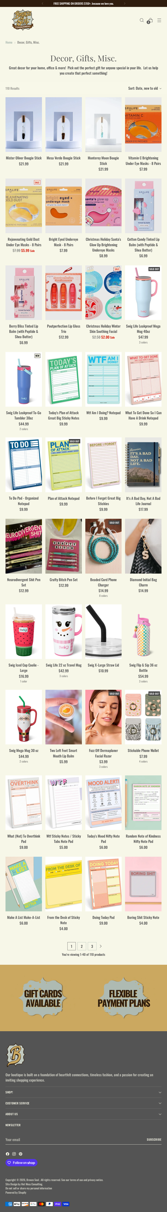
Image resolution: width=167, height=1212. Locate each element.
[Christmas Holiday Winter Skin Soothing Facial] (103, 292)
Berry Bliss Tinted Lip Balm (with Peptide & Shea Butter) (23, 331)
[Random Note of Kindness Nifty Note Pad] (143, 802)
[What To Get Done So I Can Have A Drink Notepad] (143, 379)
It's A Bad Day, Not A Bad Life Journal (143, 501)
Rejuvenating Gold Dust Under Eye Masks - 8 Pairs (23, 241)
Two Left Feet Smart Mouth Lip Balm (63, 753)
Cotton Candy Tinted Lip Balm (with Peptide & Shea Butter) (143, 244)
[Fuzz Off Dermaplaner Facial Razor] (103, 717)
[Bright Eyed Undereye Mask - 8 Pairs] (63, 206)
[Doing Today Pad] (103, 884)
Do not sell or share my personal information (28, 1188)
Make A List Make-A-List (23, 917)
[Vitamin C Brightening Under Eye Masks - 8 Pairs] (143, 124)
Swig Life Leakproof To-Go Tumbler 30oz (23, 415)
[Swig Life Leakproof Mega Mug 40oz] (143, 292)
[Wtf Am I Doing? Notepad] (103, 379)
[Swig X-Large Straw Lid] (103, 631)
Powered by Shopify (15, 1192)
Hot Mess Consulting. (32, 1184)
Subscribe (154, 1139)
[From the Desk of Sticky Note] (63, 884)
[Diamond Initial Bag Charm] (143, 546)
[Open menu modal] (159, 20)
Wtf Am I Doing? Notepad (103, 412)
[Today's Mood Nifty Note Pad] (103, 802)
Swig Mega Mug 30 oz (23, 750)
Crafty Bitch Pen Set (64, 579)
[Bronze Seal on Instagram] (14, 1154)
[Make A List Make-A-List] (23, 884)
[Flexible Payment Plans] (124, 998)
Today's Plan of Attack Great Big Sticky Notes (63, 415)
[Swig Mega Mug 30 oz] (23, 717)
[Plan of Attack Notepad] (63, 464)
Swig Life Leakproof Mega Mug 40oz (143, 328)
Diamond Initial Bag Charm (143, 582)
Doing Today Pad (103, 917)
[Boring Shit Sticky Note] (143, 884)
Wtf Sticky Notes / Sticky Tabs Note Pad (63, 838)
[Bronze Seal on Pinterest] (21, 1154)
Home (8, 42)
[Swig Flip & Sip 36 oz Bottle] (143, 631)
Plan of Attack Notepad (63, 498)
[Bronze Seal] (22, 20)
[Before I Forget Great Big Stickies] (103, 464)
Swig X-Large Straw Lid (103, 665)
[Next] (124, 3)
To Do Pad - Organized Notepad (23, 500)
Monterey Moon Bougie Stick (103, 160)
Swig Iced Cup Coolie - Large (24, 667)
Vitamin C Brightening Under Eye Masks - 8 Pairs (143, 160)
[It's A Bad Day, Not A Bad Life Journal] (143, 464)
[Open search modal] (142, 20)
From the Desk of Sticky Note (63, 920)
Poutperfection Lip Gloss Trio (63, 328)
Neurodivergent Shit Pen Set (23, 582)
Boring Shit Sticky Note (143, 917)
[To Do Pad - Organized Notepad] (23, 464)
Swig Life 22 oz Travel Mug (63, 665)
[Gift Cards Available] (43, 998)
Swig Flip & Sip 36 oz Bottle (143, 667)
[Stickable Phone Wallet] (143, 717)
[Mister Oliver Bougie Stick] (23, 124)
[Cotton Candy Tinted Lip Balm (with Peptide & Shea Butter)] (143, 206)
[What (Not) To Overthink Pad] (23, 802)
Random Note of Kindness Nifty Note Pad (143, 838)
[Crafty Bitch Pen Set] (63, 546)
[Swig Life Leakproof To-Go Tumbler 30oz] (23, 379)
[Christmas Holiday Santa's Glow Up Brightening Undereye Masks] (103, 206)
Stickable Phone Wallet (143, 750)
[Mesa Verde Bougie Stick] (63, 124)
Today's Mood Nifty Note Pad (103, 838)
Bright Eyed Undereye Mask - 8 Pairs (63, 241)
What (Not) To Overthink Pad (23, 838)
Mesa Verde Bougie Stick (63, 157)
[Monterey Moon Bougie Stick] (103, 124)
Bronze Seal (33, 1180)
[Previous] (42, 3)
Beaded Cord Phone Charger (103, 582)
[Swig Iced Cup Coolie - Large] (23, 631)
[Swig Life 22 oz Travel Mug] (63, 631)
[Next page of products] (100, 946)
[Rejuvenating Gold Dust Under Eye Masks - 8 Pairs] (23, 206)
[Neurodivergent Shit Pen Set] (23, 546)
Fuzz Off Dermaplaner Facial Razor (103, 753)
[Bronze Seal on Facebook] (7, 1154)
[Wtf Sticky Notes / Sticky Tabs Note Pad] (63, 802)
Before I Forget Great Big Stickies (103, 500)
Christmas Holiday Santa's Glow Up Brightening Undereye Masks (103, 244)
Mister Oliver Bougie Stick (24, 157)
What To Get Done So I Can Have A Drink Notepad (143, 415)
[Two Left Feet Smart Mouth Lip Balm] (63, 717)
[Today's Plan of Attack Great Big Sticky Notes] (63, 379)
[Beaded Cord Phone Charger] (103, 546)
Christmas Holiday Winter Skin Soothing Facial (103, 328)
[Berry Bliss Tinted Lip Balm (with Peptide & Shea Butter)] (23, 292)
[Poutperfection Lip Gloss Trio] (63, 292)
